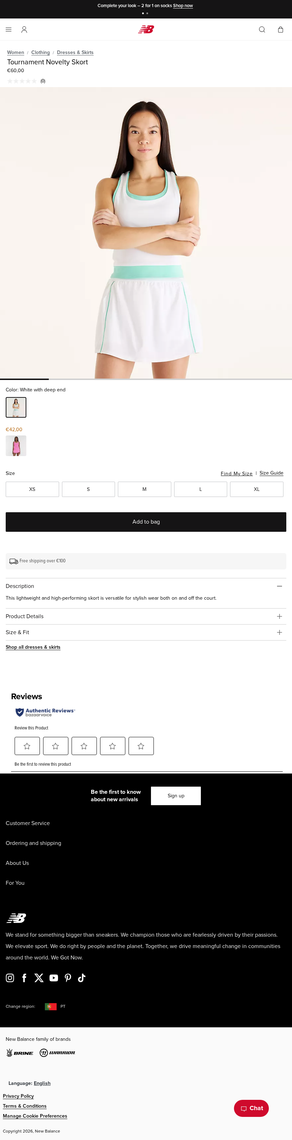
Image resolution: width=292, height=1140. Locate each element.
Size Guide (271, 473)
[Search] (262, 29)
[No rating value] (24, 81)
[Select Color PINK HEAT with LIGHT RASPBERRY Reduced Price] (16, 446)
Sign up (176, 796)
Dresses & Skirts (75, 52)
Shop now (183, 6)
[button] (24, 29)
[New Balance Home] (146, 29)
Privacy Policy (18, 1096)
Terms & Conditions (25, 1106)
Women (15, 52)
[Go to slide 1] (144, 14)
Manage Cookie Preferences (35, 1116)
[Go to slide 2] (148, 14)
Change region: (20, 1006)
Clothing (40, 52)
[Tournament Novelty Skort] (146, 233)
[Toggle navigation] (8, 29)
